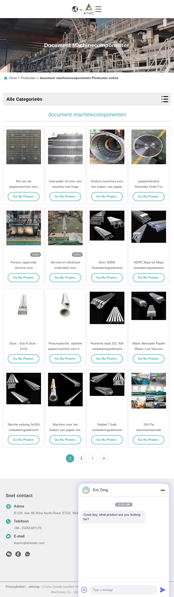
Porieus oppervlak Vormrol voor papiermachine (23, 267)
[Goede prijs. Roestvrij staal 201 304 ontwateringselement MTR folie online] (107, 315)
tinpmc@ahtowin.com (29, 543)
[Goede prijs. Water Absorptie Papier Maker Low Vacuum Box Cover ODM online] (148, 315)
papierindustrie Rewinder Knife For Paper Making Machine (148, 186)
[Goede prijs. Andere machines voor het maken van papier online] (107, 153)
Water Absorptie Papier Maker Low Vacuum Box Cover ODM (148, 349)
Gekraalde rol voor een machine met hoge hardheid (65, 186)
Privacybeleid (15, 586)
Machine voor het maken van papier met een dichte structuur (65, 430)
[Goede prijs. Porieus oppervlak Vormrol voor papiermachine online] (23, 234)
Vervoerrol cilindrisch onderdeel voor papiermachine (65, 267)
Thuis (13, 78)
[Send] (162, 590)
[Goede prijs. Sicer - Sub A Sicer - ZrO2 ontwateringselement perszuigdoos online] (23, 315)
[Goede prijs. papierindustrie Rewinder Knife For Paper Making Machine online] (148, 153)
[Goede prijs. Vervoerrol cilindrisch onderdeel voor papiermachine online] (65, 234)
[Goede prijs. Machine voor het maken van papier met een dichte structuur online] (65, 396)
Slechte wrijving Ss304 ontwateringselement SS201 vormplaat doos (23, 430)
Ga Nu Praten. (23, 196)
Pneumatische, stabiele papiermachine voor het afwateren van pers (65, 349)
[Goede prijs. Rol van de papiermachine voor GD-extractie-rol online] (23, 153)
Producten (28, 78)
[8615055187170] (27, 555)
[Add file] (84, 590)
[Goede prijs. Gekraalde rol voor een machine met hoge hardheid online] (65, 153)
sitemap (34, 586)
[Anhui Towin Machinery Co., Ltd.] (88, 9)
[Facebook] (18, 555)
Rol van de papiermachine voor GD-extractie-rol (23, 186)
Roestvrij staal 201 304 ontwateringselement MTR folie (107, 349)
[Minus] (162, 490)
